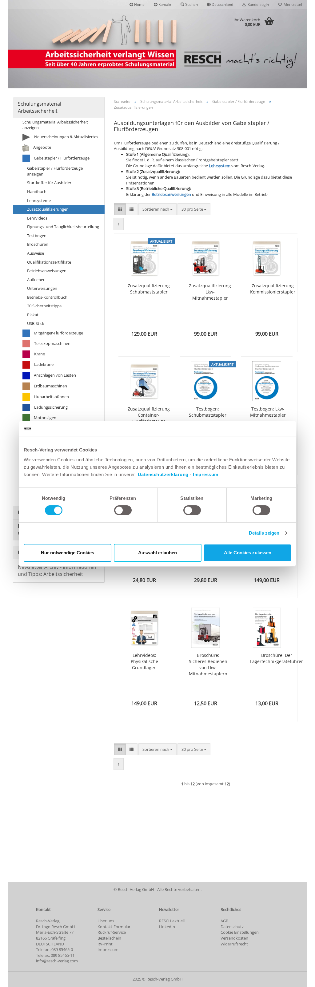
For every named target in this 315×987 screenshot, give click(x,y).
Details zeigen (264, 533)
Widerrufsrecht (234, 944)
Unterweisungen (42, 288)
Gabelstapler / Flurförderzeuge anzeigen (55, 171)
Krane (39, 354)
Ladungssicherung (50, 407)
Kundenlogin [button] (257, 4)
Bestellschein (109, 938)
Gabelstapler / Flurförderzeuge (61, 158)
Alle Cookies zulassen (247, 552)
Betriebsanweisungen (171, 194)
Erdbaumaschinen (50, 386)
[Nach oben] (298, 977)
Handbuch (36, 191)
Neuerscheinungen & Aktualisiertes (65, 137)
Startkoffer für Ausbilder (49, 182)
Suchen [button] (191, 4)
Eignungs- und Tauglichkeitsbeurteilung (63, 226)
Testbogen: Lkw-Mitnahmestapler (268, 412)
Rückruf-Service (112, 932)
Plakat (32, 315)
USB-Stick (35, 323)
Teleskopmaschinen (51, 343)
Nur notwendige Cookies (67, 552)
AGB (224, 921)
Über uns (106, 921)
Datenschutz (232, 926)
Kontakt (164, 4)
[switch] (123, 510)
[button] (220, 4)
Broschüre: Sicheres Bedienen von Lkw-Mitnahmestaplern (208, 664)
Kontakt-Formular (114, 926)
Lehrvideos (37, 218)
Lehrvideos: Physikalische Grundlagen (144, 661)
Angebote (41, 147)
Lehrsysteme (39, 200)
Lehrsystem (219, 165)
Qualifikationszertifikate (49, 262)
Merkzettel (292, 4)
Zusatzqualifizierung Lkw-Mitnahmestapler (210, 292)
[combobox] (157, 209)
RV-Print (105, 944)
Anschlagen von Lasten (54, 375)
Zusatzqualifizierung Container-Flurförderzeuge (149, 415)
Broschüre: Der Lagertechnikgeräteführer (276, 658)
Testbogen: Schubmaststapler (207, 412)
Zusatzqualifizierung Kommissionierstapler (272, 289)
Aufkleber (36, 279)
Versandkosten (234, 938)
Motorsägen (44, 417)
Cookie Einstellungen (240, 932)
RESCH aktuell (172, 921)
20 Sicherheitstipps (44, 306)
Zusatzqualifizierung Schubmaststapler (149, 289)
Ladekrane (43, 364)
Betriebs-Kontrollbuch (47, 297)
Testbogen (36, 235)
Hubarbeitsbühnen (51, 396)
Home (139, 4)
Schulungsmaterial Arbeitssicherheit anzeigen (55, 125)
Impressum (205, 474)
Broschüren (37, 244)
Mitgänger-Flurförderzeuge (58, 333)
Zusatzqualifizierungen (48, 209)
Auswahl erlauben (157, 552)
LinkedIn (167, 926)
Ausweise (35, 253)
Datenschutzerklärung (163, 474)
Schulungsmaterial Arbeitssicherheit (39, 107)
